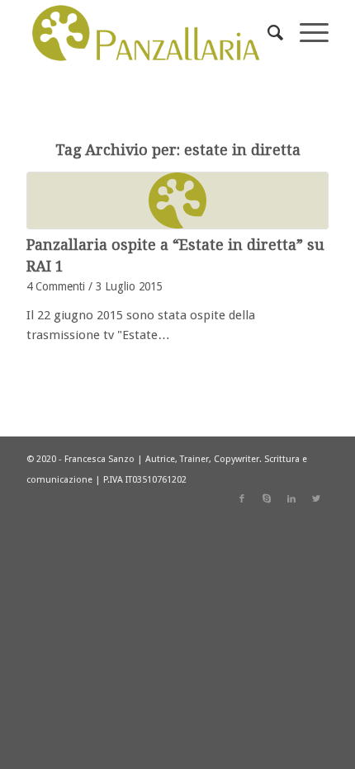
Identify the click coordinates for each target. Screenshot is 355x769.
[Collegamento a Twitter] (316, 499)
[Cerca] (267, 33)
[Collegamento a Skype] (266, 499)
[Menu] (306, 33)
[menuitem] (267, 33)
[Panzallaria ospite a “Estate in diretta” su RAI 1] (177, 200)
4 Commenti (55, 286)
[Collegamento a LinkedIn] (291, 499)
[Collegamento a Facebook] (242, 499)
